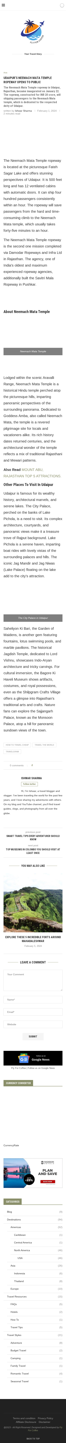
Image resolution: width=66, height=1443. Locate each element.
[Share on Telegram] (51, 765)
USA (40, 1258)
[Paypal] (47, 1406)
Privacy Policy (45, 1418)
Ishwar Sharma (23, 110)
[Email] (42, 1406)
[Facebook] (19, 1406)
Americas (36, 1227)
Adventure (36, 1342)
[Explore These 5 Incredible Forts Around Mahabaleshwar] (33, 902)
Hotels (36, 1312)
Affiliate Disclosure (26, 1422)
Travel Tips (36, 1327)
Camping (36, 1358)
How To (36, 1319)
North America (38, 1250)
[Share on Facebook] (37, 765)
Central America (38, 1242)
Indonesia (38, 1273)
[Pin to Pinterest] (41, 765)
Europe (36, 1288)
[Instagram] (26, 1406)
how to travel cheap (17, 745)
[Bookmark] (56, 5)
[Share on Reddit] (45, 765)
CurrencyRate (11, 1145)
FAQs (36, 1304)
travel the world (44, 745)
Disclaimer (44, 1422)
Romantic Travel (36, 1373)
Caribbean (38, 1235)
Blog (34, 1211)
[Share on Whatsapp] (48, 765)
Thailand (38, 1281)
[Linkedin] (35, 1406)
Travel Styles (34, 1335)
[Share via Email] (55, 765)
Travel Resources (34, 1296)
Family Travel (36, 1365)
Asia (36, 1265)
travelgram (12, 752)
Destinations (34, 1219)
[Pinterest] (31, 1406)
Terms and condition (24, 1418)
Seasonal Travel (36, 1381)
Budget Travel (36, 1350)
